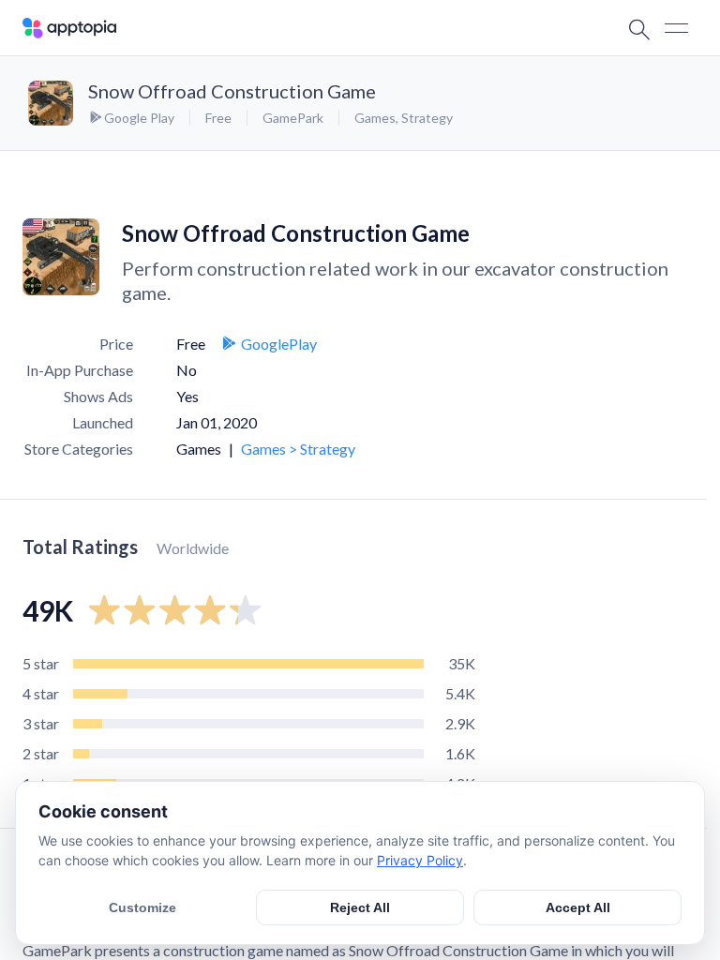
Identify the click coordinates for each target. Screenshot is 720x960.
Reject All (360, 907)
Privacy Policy (420, 860)
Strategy (427, 118)
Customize (142, 907)
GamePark (292, 118)
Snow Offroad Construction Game (232, 91)
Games (375, 118)
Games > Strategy (298, 449)
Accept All (578, 907)
